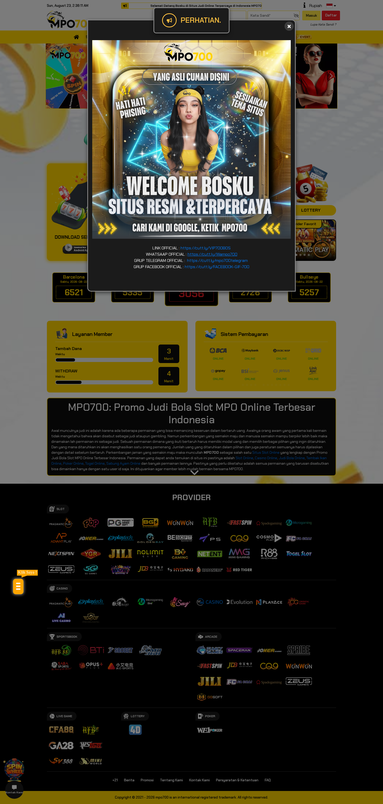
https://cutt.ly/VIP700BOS (206, 248)
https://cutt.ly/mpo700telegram (217, 260)
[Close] (289, 26)
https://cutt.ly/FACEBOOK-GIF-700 (217, 266)
